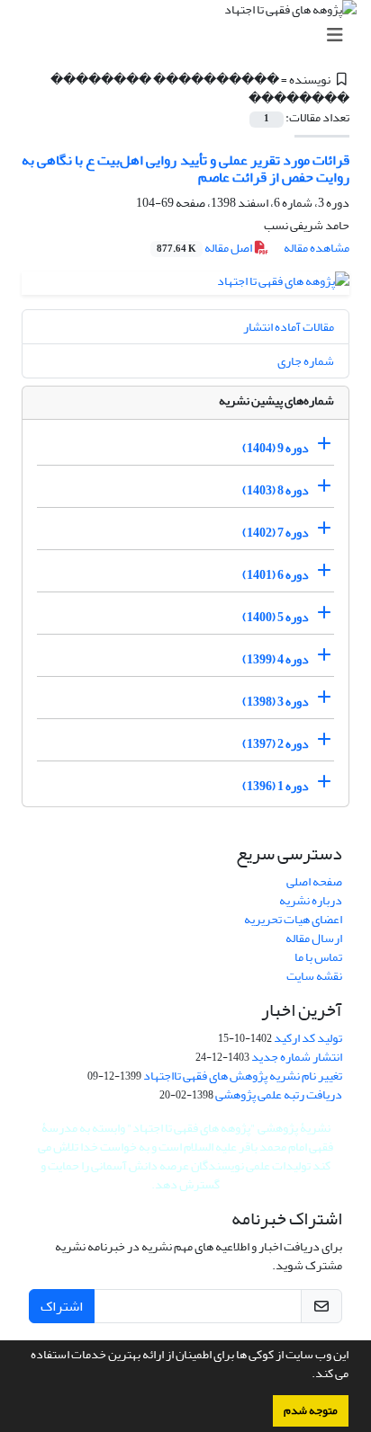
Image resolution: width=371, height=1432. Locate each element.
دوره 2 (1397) (275, 744)
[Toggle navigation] (191, 35)
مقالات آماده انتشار (288, 327)
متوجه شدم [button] (311, 1410)
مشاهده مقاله (316, 248)
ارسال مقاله (313, 938)
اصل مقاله (205, 248)
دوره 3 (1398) (275, 701)
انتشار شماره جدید (296, 1057)
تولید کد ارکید (308, 1038)
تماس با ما (318, 957)
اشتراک (62, 1306)
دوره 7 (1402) (275, 532)
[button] (307, 1375)
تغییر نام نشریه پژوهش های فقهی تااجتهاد (242, 1075)
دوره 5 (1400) (275, 617)
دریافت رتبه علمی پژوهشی (278, 1094)
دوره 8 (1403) (275, 490)
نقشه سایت (314, 976)
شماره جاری (305, 361)
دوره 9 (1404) (275, 448)
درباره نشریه (310, 900)
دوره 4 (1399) (275, 659)
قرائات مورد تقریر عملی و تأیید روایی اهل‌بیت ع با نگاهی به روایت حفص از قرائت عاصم (185, 169)
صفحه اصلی (314, 881)
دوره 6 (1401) (275, 575)
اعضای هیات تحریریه (293, 919)
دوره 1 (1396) (275, 786)
